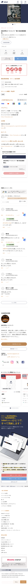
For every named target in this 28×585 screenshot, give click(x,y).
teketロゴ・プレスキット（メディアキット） (11, 530)
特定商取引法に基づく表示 (7, 546)
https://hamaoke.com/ (7, 117)
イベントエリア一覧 (5, 497)
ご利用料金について (5, 517)
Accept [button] (23, 581)
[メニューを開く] (25, 2)
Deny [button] (16, 581)
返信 (2, 215)
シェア (18, 215)
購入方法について (23, 99)
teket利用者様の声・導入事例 (7, 523)
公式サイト (5, 363)
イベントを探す (4, 493)
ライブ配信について (5, 521)
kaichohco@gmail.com (13, 353)
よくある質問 (4, 501)
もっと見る (14, 302)
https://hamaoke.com (15, 135)
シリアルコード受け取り (6, 505)
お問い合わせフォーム (13, 357)
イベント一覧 (20, 486)
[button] (10, 408)
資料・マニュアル (5, 526)
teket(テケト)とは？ (5, 513)
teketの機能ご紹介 (5, 519)
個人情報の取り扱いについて (7, 544)
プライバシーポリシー (6, 539)
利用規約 (3, 537)
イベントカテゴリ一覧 (6, 495)
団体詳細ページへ (14, 348)
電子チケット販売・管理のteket (8, 486)
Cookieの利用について (6, 542)
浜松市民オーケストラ (7, 325)
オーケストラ (10, 27)
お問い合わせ (4, 552)
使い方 (2, 499)
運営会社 (3, 548)
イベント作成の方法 (5, 515)
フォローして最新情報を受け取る (14, 344)
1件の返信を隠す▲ (10, 215)
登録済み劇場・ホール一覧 (7, 528)
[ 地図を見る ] (5, 38)
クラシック (3, 27)
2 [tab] (14, 24)
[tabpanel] (14, 13)
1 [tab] (12, 24)
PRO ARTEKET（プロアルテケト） (8, 503)
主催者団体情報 (6, 42)
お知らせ (3, 550)
